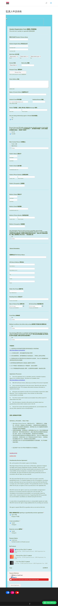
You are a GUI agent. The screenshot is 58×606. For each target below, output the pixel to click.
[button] (49, 602)
